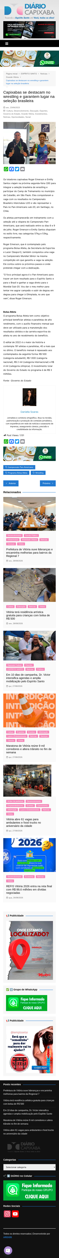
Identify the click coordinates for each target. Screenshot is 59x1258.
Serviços (11, 544)
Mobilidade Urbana (29, 540)
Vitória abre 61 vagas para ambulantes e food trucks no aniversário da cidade (23, 822)
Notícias (6, 117)
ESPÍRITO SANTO (15, 669)
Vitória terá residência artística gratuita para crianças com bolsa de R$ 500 (28, 615)
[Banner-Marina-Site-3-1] (29, 29)
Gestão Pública (31, 536)
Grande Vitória (27, 114)
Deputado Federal (15, 665)
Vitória (21, 544)
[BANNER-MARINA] (29, 950)
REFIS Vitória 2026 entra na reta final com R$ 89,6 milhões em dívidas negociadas (29, 889)
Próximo (46, 483)
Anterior (12, 483)
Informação (43, 732)
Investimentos (41, 114)
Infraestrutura (13, 540)
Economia (29, 877)
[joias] (29, 58)
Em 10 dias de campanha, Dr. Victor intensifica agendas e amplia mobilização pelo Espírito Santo (28, 678)
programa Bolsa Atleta (17, 473)
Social (28, 117)
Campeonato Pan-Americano (20, 467)
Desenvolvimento (21, 111)
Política (40, 669)
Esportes (43, 111)
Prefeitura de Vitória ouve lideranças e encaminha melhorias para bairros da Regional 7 (29, 552)
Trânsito (11, 740)
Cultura (9, 111)
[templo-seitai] (29, 1049)
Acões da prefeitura (15, 801)
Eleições (29, 665)
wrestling (39, 473)
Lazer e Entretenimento (17, 736)
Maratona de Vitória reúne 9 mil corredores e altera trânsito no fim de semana (28, 749)
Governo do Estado (11, 114)
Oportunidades (17, 117)
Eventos (31, 732)
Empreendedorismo (15, 806)
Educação (34, 111)
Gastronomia (42, 806)
